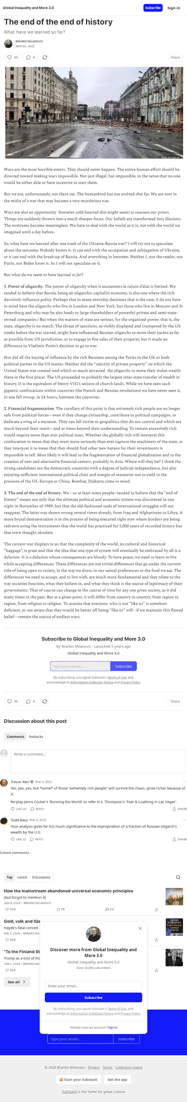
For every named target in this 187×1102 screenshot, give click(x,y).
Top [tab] (9, 877)
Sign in (174, 7)
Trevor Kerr (20, 781)
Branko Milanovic (29, 41)
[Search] (178, 877)
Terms (107, 1067)
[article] (93, 900)
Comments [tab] (15, 737)
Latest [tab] (22, 877)
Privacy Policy (130, 1013)
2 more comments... (16, 853)
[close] (140, 928)
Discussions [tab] (41, 877)
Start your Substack (80, 1079)
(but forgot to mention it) (25, 897)
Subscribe (153, 8)
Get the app (117, 1079)
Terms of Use (117, 1008)
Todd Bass (19, 819)
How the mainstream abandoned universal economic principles (68, 890)
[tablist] (25, 737)
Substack (69, 1091)
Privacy (94, 1067)
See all (14, 981)
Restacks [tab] (36, 737)
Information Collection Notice (92, 1013)
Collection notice (128, 1067)
